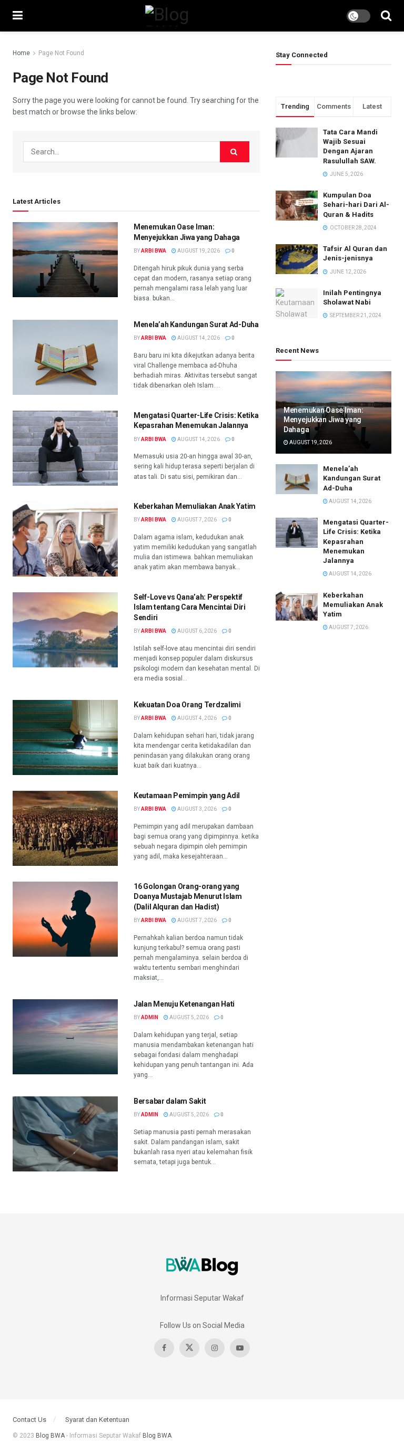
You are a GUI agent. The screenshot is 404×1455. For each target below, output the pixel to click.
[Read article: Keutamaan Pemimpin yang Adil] (65, 828)
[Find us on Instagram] (215, 1347)
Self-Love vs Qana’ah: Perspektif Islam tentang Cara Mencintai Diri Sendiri (190, 607)
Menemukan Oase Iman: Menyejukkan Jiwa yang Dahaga (323, 419)
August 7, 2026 (196, 519)
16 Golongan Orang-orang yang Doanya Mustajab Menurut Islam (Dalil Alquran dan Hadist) (188, 896)
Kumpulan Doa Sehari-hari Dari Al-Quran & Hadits (356, 204)
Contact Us (29, 1419)
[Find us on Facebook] (164, 1347)
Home (21, 53)
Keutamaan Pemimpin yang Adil (187, 795)
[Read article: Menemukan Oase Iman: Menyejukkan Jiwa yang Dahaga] (65, 259)
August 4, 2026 (196, 718)
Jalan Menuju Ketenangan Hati (184, 1004)
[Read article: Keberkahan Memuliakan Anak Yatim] (65, 539)
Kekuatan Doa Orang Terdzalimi (187, 704)
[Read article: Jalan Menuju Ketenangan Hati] (65, 1036)
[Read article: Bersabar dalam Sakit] (65, 1133)
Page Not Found (61, 53)
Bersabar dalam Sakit (170, 1101)
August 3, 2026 (196, 809)
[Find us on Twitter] (189, 1347)
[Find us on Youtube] (240, 1347)
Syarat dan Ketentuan (97, 1419)
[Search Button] (386, 16)
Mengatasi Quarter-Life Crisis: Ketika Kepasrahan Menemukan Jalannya (356, 541)
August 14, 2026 (198, 338)
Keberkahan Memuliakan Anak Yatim (195, 506)
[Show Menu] (18, 16)
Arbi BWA (153, 251)
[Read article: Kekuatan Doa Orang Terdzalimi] (65, 737)
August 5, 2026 (188, 1017)
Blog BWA (50, 1435)
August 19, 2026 (198, 251)
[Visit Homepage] (184, 15)
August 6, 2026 (196, 631)
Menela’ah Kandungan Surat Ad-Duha (196, 324)
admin (149, 1017)
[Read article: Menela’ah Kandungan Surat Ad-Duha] (65, 357)
